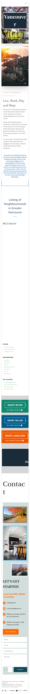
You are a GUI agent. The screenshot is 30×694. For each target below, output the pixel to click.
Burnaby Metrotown (10, 382)
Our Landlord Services (13, 440)
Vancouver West (8, 387)
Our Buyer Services (13, 410)
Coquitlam (7, 362)
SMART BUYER (15, 405)
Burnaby (6, 360)
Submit (20, 669)
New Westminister (9, 367)
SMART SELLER (15, 420)
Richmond (7, 369)
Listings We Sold (8, 351)
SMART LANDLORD (15, 435)
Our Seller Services (13, 425)
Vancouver (7, 373)
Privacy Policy (14, 687)
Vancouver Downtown (10, 384)
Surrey (6, 371)
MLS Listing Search (9, 349)
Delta (5, 365)
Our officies (11, 632)
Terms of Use (6, 687)
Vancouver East (8, 389)
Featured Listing (8, 347)
